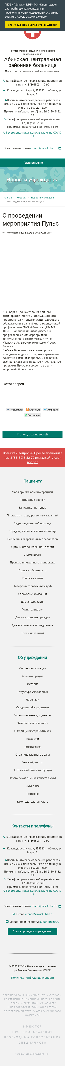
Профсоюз (32, 794)
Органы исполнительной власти (32, 547)
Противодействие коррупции (32, 770)
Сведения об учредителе (32, 707)
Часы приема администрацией (32, 492)
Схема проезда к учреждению (32, 931)
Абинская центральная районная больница (32, 62)
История (32, 684)
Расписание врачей (32, 500)
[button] (47, 17)
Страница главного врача (33, 754)
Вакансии (32, 739)
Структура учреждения (33, 692)
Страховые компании (32, 594)
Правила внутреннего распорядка (32, 562)
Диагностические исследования (32, 625)
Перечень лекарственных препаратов (32, 539)
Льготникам (32, 554)
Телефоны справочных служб (33, 586)
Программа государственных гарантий (32, 515)
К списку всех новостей (32, 434)
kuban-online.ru (49, 922)
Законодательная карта (32, 801)
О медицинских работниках (32, 731)
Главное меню (32, 163)
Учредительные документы (32, 715)
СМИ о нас (32, 786)
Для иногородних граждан (32, 617)
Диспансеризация (32, 601)
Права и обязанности (32, 570)
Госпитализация (32, 609)
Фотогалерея (32, 747)
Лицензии (32, 700)
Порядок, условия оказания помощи (32, 531)
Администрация (32, 676)
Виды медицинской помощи (32, 523)
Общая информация (32, 668)
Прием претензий (32, 633)
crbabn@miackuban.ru (44, 148)
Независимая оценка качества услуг (32, 778)
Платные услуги (32, 578)
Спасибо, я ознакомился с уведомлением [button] (32, 24)
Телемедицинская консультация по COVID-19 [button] (34, 134)
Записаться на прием (32, 507)
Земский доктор (32, 762)
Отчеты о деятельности (32, 723)
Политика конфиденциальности (32, 977)
